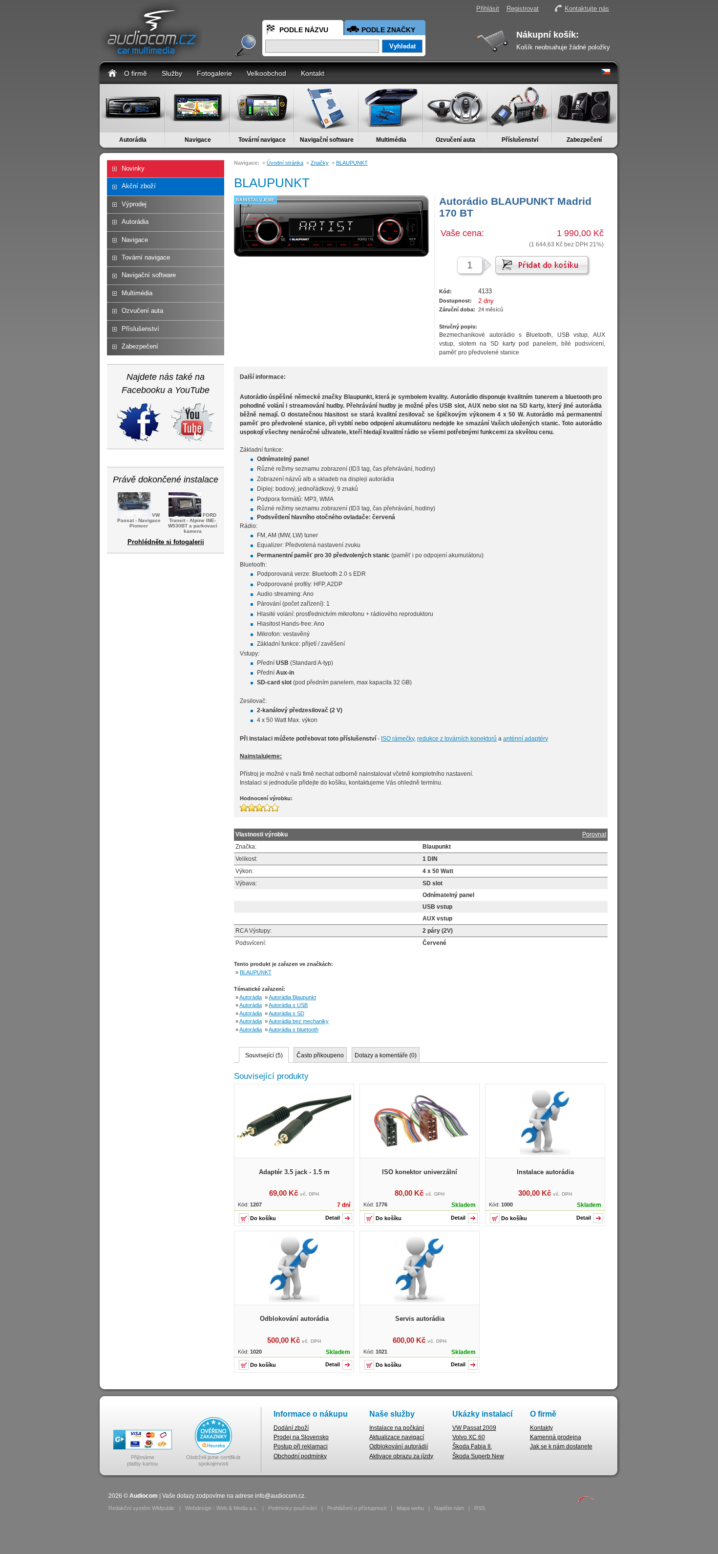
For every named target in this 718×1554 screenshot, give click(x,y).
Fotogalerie (214, 73)
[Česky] (605, 72)
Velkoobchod (266, 73)
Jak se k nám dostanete (561, 1446)
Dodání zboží (291, 1427)
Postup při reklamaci (301, 1446)
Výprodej (134, 204)
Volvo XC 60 (468, 1437)
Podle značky (388, 30)
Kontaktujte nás (587, 8)
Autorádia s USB (288, 1005)
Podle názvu (303, 30)
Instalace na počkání (396, 1427)
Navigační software (327, 139)
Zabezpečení (584, 139)
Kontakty (541, 1427)
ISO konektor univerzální (419, 1172)
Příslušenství (520, 139)
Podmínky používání (292, 1508)
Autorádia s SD (286, 1013)
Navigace (198, 139)
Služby (172, 73)
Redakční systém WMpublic (141, 1508)
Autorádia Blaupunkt (292, 997)
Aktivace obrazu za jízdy (401, 1456)
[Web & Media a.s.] (586, 1501)
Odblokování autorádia (294, 1318)
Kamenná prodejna (555, 1437)
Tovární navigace (262, 139)
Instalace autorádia (545, 1172)
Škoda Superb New (478, 1456)
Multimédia (391, 139)
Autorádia (133, 139)
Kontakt (312, 73)
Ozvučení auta (455, 139)
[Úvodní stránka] (112, 72)
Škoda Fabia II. (472, 1446)
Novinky (133, 168)
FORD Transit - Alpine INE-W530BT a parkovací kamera (192, 523)
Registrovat (523, 8)
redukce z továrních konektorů (457, 738)
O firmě (135, 73)
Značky (320, 163)
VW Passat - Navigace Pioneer (139, 520)
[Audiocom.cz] (151, 56)
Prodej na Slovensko (301, 1437)
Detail (332, 1218)
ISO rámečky (397, 738)
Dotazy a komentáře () (386, 1055)
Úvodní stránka (285, 163)
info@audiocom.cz (279, 1495)
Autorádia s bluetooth (293, 1029)
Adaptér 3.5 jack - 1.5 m (294, 1172)
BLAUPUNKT (352, 163)
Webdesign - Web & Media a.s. (221, 1508)
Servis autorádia (419, 1318)
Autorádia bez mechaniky (299, 1021)
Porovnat (594, 834)
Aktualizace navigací (396, 1437)
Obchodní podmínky (300, 1456)
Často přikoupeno (320, 1055)
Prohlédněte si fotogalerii (165, 542)
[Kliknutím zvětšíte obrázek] (294, 1145)
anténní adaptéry (525, 738)
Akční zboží (139, 186)
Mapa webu (410, 1508)
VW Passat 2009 (474, 1427)
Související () (264, 1055)
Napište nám (449, 1508)
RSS (479, 1508)
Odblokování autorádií (398, 1446)
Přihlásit (487, 8)
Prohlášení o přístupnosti (356, 1508)
